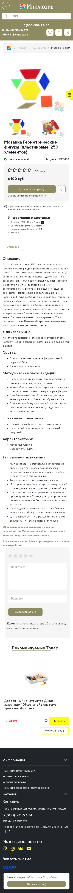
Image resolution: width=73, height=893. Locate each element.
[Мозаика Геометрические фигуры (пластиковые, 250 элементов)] (17, 127)
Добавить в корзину (32, 189)
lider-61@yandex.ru (15, 34)
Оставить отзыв (25, 612)
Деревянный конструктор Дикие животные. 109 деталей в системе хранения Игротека (30, 704)
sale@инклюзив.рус (15, 30)
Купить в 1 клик (54, 731)
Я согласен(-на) (36, 884)
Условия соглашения (16, 776)
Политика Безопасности (19, 770)
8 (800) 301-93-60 (36, 25)
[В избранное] (62, 189)
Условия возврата (14, 782)
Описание (12, 246)
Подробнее (50, 877)
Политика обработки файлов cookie (26, 787)
